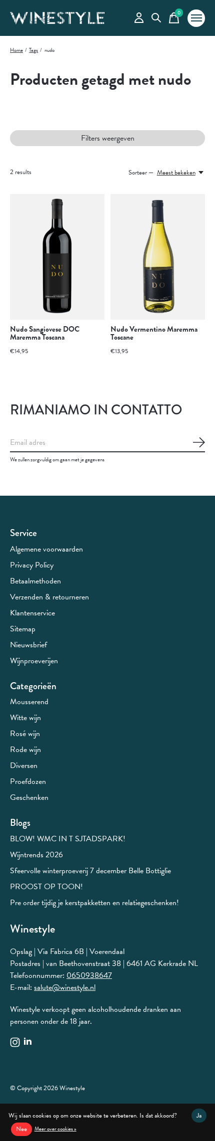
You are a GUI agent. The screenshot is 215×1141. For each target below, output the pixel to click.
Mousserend (29, 702)
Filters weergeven (107, 138)
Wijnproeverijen (34, 661)
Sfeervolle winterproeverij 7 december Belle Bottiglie (90, 871)
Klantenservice (32, 613)
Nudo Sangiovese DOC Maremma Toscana (45, 333)
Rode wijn (25, 750)
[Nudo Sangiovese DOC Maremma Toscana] (57, 256)
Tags (33, 50)
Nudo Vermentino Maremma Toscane (154, 333)
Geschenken (29, 797)
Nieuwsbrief (28, 645)
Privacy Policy (32, 565)
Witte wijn (25, 718)
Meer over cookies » (55, 1129)
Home (16, 50)
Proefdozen (28, 781)
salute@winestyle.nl (65, 987)
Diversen (24, 765)
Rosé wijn (25, 734)
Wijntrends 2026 (36, 855)
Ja (199, 1116)
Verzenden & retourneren (49, 597)
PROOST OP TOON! (46, 887)
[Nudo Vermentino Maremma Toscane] (157, 256)
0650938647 (89, 975)
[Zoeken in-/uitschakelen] (156, 18)
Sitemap (23, 629)
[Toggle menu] (196, 18)
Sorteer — (141, 173)
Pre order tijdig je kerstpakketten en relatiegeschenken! (94, 903)
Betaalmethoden (35, 581)
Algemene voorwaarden (46, 549)
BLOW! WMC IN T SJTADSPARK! (68, 839)
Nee (21, 1129)
